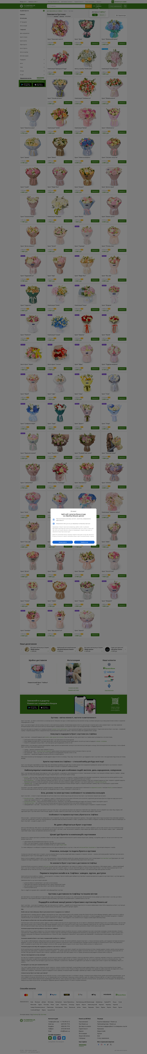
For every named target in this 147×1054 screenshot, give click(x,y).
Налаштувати (63, 542)
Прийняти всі (84, 542)
